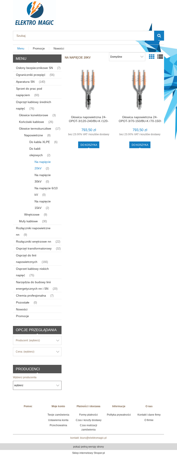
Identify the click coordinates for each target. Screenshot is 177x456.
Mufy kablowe (28, 221)
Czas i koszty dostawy (88, 420)
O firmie (148, 420)
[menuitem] (21, 48)
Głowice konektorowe (33, 115)
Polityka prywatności (119, 414)
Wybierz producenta (24, 377)
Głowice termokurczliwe (35, 128)
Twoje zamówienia (58, 414)
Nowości (21, 309)
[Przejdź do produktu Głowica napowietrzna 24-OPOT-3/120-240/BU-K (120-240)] (88, 91)
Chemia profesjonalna (31, 295)
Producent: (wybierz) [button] (28, 340)
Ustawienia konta (58, 420)
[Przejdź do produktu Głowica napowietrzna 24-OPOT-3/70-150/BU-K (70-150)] (140, 91)
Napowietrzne (33, 135)
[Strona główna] (34, 12)
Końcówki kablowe (31, 122)
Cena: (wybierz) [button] (25, 351)
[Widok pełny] (160, 57)
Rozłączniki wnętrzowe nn (33, 241)
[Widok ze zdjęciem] (152, 57)
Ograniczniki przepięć (30, 74)
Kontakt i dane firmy (149, 414)
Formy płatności (88, 414)
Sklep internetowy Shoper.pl (88, 452)
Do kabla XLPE (39, 142)
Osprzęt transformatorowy (34, 248)
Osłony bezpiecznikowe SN (34, 68)
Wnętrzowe (32, 214)
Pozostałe (22, 302)
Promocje (22, 316)
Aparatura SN (25, 81)
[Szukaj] (159, 36)
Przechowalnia (58, 425)
